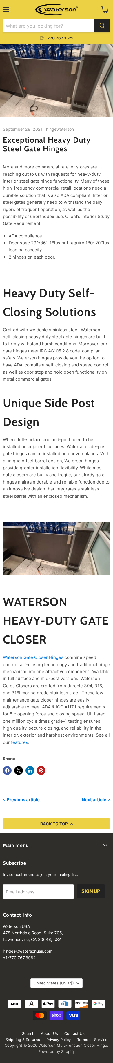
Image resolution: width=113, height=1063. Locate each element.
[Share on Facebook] (7, 770)
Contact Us (74, 1033)
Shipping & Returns (23, 1039)
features (19, 742)
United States (54, 983)
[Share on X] (18, 770)
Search (28, 1033)
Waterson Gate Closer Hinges (33, 657)
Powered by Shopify (56, 1051)
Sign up (90, 891)
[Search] (102, 25)
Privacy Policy (58, 1039)
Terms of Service (92, 1039)
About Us (49, 1033)
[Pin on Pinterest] (41, 770)
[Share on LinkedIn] (29, 770)
